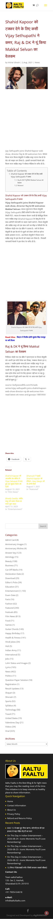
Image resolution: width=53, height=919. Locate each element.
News (37, 62)
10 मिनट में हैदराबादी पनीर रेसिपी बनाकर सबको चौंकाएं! (27, 867)
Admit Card (10, 540)
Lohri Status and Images (16, 663)
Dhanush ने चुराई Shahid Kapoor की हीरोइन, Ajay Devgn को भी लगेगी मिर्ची (35, 479)
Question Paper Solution (16, 680)
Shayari (8, 692)
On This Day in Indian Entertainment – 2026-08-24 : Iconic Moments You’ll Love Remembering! (26, 838)
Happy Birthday (12, 633)
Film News (10, 616)
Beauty (8, 561)
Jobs (7, 658)
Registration (10, 684)
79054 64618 (16, 892)
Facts (7, 599)
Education (10, 586)
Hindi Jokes (10, 641)
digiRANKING (40, 915)
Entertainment (12, 590)
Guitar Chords (11, 629)
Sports (8, 701)
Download (10, 578)
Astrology (9, 557)
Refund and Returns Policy (19, 818)
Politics (8, 675)
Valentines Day (12, 722)
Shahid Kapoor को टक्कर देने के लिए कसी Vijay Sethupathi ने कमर (26, 175)
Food (7, 620)
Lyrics (8, 667)
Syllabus (9, 705)
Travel (8, 714)
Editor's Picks (11, 582)
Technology (10, 709)
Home (10, 801)
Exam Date (10, 595)
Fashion (9, 603)
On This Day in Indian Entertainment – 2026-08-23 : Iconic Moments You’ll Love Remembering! (26, 849)
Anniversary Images (14, 544)
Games (8, 624)
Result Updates (12, 688)
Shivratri (9, 697)
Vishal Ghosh (14, 62)
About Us (11, 809)
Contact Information (16, 805)
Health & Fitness (13, 637)
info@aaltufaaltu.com (15, 900)
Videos (8, 726)
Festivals (9, 612)
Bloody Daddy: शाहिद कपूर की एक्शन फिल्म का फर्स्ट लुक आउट (14, 501)
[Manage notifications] (46, 913)
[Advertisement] (26, 121)
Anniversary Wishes (14, 548)
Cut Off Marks (11, 569)
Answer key (10, 552)
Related (20, 185)
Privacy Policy (13, 814)
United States (11, 718)
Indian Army (11, 650)
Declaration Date (13, 574)
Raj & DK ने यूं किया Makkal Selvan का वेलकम (30, 181)
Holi (7, 646)
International (11, 654)
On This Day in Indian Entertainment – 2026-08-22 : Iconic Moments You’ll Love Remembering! (26, 860)
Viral (7, 731)
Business (9, 565)
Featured (9, 607)
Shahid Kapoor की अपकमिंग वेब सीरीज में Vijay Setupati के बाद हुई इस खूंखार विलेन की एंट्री (13, 481)
